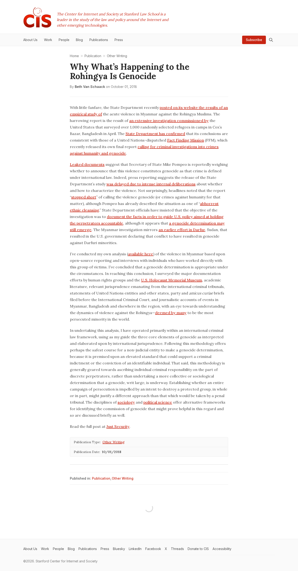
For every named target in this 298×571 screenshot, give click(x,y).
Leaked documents (87, 164)
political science (157, 402)
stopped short (83, 197)
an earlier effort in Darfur (182, 229)
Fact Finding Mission (185, 140)
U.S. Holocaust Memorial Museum (171, 280)
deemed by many (170, 312)
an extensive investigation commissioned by (169, 120)
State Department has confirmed (155, 133)
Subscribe (254, 40)
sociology (126, 402)
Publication (101, 478)
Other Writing (113, 442)
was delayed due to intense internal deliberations (151, 184)
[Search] (271, 40)
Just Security (117, 426)
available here (140, 254)
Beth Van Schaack (90, 87)
